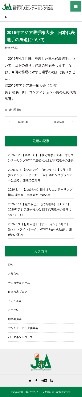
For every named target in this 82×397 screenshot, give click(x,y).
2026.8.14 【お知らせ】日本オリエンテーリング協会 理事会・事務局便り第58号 (40, 192)
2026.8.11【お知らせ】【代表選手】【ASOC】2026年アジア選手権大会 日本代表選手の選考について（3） (39, 209)
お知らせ (13, 273)
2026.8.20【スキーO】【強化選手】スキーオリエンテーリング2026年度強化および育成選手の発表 (41, 157)
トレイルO (14, 301)
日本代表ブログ (17, 292)
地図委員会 (15, 319)
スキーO (13, 310)
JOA (10, 264)
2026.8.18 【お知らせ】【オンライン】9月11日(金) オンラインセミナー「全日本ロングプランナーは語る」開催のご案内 (40, 175)
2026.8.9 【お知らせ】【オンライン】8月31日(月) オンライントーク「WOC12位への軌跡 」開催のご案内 (40, 229)
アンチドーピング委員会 (23, 328)
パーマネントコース (20, 337)
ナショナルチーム (19, 283)
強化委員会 (15, 109)
